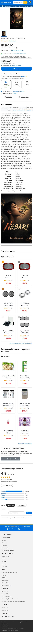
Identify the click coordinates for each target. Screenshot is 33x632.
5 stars (3, 491)
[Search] (25, 2)
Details (14, 93)
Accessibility (5, 580)
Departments (7, 6)
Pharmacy (4, 575)
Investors (4, 545)
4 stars (3, 493)
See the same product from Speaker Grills (20, 343)
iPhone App (5, 607)
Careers (4, 540)
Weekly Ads (23, 529)
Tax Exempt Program (7, 585)
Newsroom (4, 542)
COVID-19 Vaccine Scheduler (9, 572)
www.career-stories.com (19, 53)
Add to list (9, 97)
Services (15, 6)
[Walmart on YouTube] (9, 616)
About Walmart (6, 537)
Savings (21, 6)
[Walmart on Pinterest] (13, 616)
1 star (3, 499)
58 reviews (13, 41)
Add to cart (16, 69)
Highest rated (21, 505)
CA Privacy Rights (6, 596)
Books (14, 110)
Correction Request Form (10, 459)
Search (29, 513)
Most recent (11, 505)
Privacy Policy (5, 594)
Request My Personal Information (10, 599)
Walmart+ (4, 564)
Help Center (27, 526)
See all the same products (25, 443)
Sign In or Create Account (12, 526)
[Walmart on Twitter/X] (6, 616)
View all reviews (7, 485)
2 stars (3, 497)
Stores (3, 559)
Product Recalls (6, 583)
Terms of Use (5, 591)
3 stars (3, 495)
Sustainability (5, 548)
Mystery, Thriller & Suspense (24, 110)
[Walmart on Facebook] (3, 616)
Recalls (3, 577)
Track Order (12, 529)
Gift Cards (4, 566)
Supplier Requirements (8, 550)
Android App (5, 610)
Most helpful (5, 509)
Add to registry (25, 97)
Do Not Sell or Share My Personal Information (13, 601)
